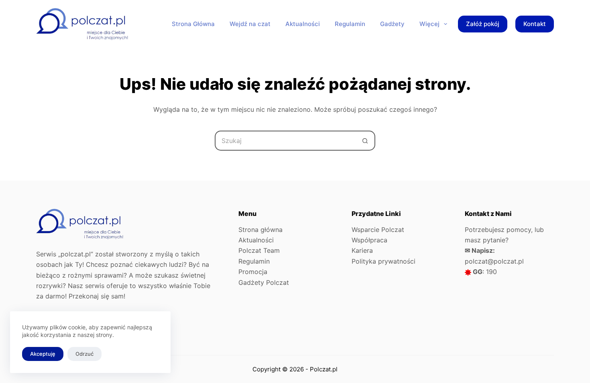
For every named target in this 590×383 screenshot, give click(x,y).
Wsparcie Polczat (378, 230)
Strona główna (260, 230)
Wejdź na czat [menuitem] (250, 24)
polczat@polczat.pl (494, 261)
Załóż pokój (482, 24)
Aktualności (256, 240)
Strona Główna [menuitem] (193, 24)
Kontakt (534, 24)
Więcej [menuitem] (429, 24)
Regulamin (254, 261)
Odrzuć (84, 354)
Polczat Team (259, 250)
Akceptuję (42, 354)
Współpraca (369, 240)
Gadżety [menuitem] (392, 24)
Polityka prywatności (383, 261)
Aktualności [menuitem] (302, 24)
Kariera (362, 250)
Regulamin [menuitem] (350, 24)
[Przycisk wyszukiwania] (365, 141)
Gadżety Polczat (263, 282)
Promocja (252, 272)
